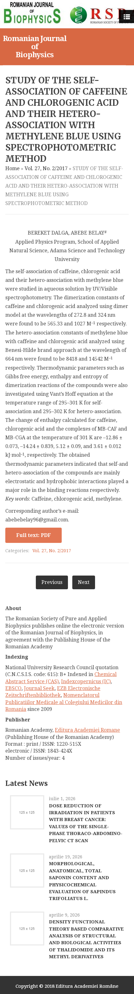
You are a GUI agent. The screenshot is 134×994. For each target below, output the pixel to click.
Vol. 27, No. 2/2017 (46, 168)
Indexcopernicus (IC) (86, 681)
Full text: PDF (33, 535)
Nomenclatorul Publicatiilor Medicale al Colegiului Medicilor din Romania (63, 702)
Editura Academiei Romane (87, 730)
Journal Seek (39, 688)
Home (12, 168)
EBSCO (13, 688)
